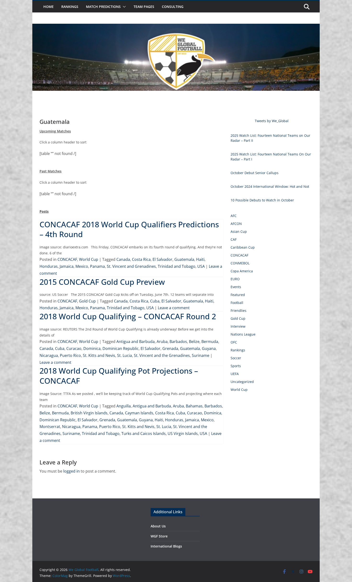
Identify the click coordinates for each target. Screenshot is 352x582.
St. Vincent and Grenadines (131, 266)
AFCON (236, 223)
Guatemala (184, 259)
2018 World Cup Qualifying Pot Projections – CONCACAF (119, 375)
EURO (235, 279)
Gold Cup (87, 301)
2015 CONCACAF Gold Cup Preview (102, 282)
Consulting (172, 6)
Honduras (49, 266)
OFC (234, 342)
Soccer (236, 358)
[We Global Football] (176, 27)
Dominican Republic (120, 348)
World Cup (88, 259)
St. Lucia (124, 355)
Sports (236, 366)
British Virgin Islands (89, 413)
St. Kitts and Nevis (99, 355)
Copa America (242, 271)
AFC (234, 215)
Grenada (170, 348)
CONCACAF (67, 259)
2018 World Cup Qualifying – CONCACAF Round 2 (128, 316)
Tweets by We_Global (272, 121)
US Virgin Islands (183, 433)
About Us (158, 526)
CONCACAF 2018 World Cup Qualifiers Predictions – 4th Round (129, 229)
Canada (123, 259)
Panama (97, 266)
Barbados (178, 341)
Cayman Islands (139, 413)
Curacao (73, 348)
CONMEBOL (240, 263)
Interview (238, 326)
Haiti (200, 259)
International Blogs (166, 546)
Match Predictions (103, 6)
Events (236, 287)
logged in (71, 471)
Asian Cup (239, 231)
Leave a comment (174, 307)
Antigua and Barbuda (135, 341)
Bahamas (194, 406)
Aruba (162, 341)
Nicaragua (49, 355)
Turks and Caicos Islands (143, 433)
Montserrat (50, 426)
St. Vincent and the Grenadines (162, 355)
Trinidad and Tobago (176, 266)
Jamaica (67, 266)
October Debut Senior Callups (254, 173)
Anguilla (123, 406)
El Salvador (162, 259)
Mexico (81, 266)
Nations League (243, 334)
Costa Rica (141, 259)
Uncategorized (242, 381)
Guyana (209, 348)
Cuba (154, 301)
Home (48, 6)
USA (201, 266)
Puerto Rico (70, 355)
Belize (194, 341)
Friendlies (238, 310)
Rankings (69, 6)
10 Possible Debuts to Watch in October (262, 200)
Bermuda (209, 341)
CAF (234, 239)
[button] (123, 6)
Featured (238, 294)
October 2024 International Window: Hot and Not (270, 186)
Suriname (200, 355)
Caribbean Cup (243, 247)
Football (237, 302)
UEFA (235, 373)
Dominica (92, 348)
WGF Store (159, 536)
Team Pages (144, 6)
